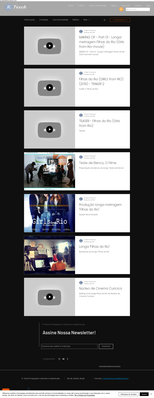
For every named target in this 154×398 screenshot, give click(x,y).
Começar (43, 20)
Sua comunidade (60, 20)
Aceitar (144, 394)
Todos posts (29, 20)
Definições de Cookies (129, 394)
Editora (76, 20)
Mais (85, 20)
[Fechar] (151, 394)
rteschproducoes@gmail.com (115, 378)
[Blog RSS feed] (121, 9)
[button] (104, 20)
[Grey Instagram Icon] (59, 359)
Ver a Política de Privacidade (84, 395)
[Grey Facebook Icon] (67, 359)
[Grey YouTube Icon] (63, 359)
